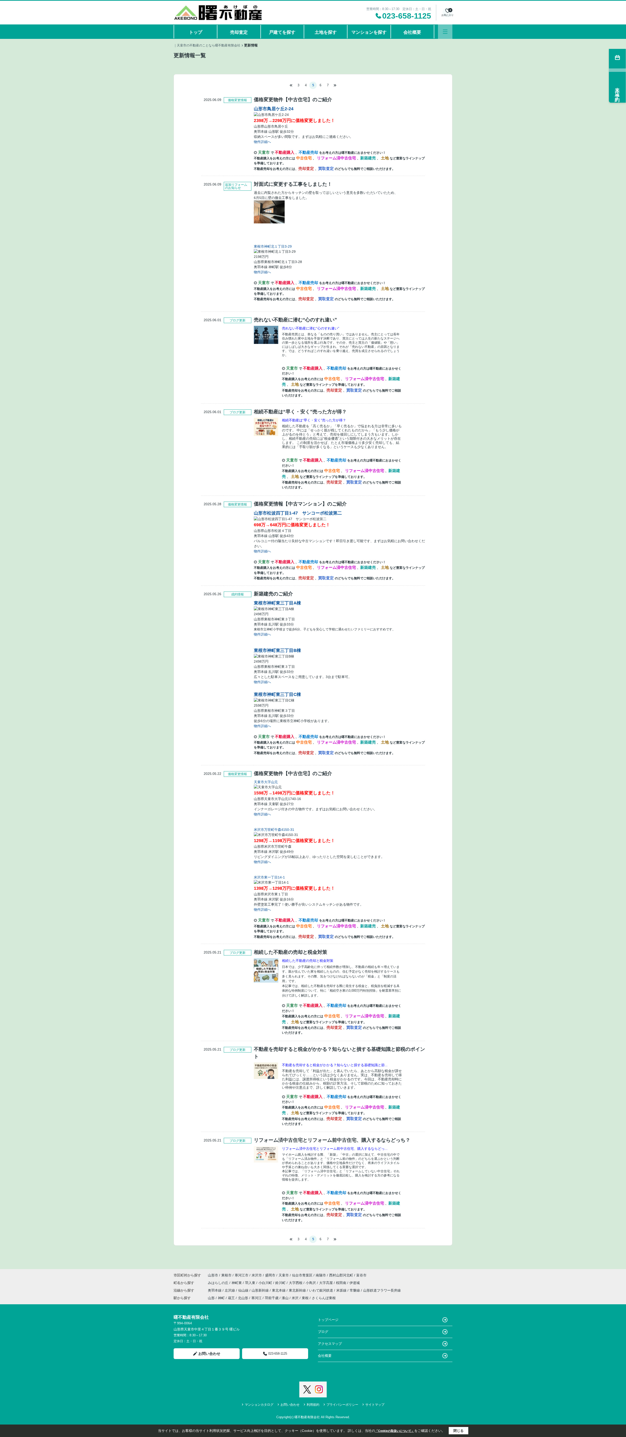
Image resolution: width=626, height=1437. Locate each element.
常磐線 (355, 1290)
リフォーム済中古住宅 (337, 158)
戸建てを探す (282, 32)
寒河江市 (241, 1275)
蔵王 (231, 1298)
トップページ (328, 1320)
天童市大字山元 (266, 782)
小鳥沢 (311, 1283)
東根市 (226, 1275)
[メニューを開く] (445, 31)
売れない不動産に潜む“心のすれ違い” (310, 328)
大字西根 (296, 1283)
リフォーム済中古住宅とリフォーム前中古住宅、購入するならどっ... (335, 1149)
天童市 (264, 152)
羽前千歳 (272, 1298)
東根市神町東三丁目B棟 (277, 650)
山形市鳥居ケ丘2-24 (273, 108)
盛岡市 (270, 1275)
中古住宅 (304, 158)
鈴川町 (281, 1283)
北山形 (243, 1298)
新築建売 (368, 158)
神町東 (237, 1283)
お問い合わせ (209, 1353)
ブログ (323, 1332)
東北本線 (279, 1290)
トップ (195, 32)
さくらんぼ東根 (324, 1298)
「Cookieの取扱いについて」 (394, 1431)
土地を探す (326, 32)
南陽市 (321, 1275)
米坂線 (341, 1290)
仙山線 (243, 1290)
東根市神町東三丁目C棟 (277, 694)
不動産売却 (309, 152)
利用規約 (313, 1404)
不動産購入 (285, 152)
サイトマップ (374, 1404)
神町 (221, 1298)
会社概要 (412, 32)
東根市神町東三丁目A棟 (277, 603)
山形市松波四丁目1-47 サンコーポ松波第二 (298, 513)
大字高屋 (326, 1283)
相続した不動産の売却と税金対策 (307, 961)
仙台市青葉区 (302, 1275)
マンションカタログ (259, 1404)
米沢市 (257, 1275)
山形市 (213, 1275)
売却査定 (239, 32)
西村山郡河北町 (341, 1275)
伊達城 (354, 1283)
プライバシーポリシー (342, 1404)
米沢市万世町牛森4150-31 (274, 830)
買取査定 (326, 168)
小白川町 (265, 1283)
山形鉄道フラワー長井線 (382, 1290)
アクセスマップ (330, 1344)
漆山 (285, 1298)
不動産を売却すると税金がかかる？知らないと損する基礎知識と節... (335, 1065)
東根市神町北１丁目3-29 (273, 246)
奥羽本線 (215, 1290)
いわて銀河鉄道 (321, 1290)
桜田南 (341, 1283)
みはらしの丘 (218, 1283)
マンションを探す (369, 32)
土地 (385, 158)
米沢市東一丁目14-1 (269, 877)
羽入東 (250, 1283)
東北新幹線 (298, 1290)
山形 (211, 1298)
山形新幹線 (261, 1290)
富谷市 (361, 1275)
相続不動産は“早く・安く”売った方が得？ (314, 420)
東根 (305, 1298)
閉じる (458, 1431)
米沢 (295, 1298)
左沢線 (230, 1290)
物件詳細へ (262, 142)
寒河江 (256, 1298)
